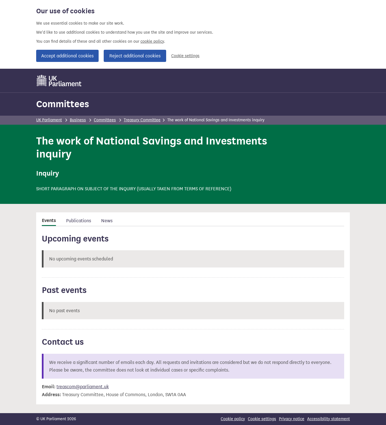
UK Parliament (49, 120)
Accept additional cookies (67, 56)
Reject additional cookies (135, 56)
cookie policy (152, 41)
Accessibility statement (328, 419)
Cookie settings (185, 55)
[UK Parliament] (59, 80)
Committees (62, 104)
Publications (78, 220)
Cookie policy (233, 419)
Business (78, 120)
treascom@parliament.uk (83, 386)
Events (49, 220)
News (106, 220)
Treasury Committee (142, 120)
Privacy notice (291, 419)
